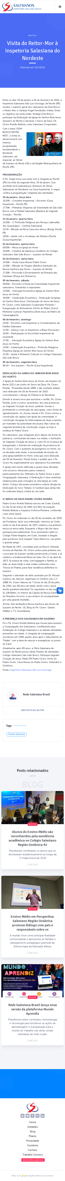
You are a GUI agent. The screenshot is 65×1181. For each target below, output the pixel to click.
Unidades (32, 1127)
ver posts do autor (32, 710)
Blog (32, 1131)
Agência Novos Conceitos (41, 1175)
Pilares (32, 1136)
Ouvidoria (32, 1145)
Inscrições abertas (33, 1160)
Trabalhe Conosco (32, 1154)
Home (32, 1122)
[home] (21, 6)
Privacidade (32, 1140)
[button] (60, 7)
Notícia (32, 36)
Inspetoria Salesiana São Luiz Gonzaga (30, 670)
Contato (32, 1150)
